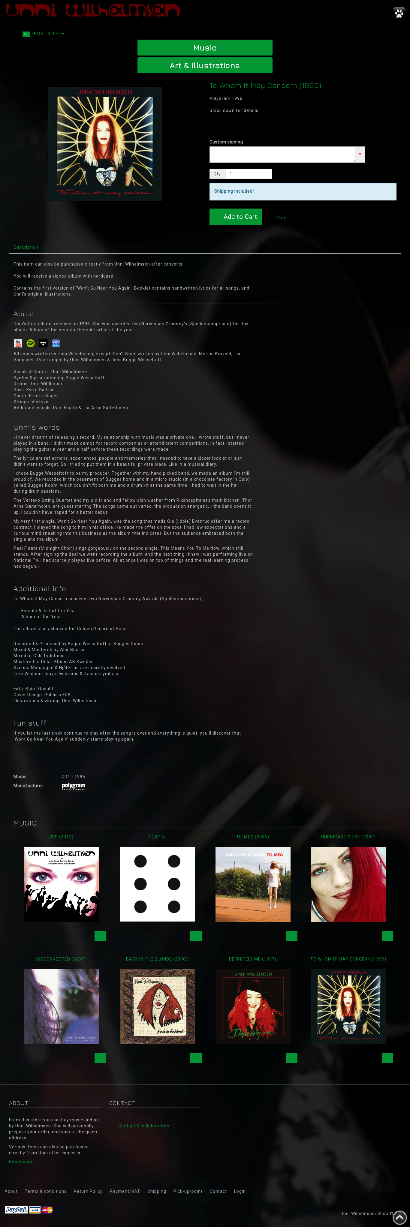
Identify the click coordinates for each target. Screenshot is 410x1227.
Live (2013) (61, 837)
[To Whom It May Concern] (105, 144)
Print (281, 217)
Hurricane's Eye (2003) (348, 837)
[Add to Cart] (100, 936)
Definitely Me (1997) (252, 959)
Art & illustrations (205, 65)
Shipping (156, 1191)
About (11, 1191)
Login (240, 1191)
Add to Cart (239, 216)
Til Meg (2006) (252, 837)
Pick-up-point (188, 1191)
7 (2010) (157, 837)
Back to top (399, 1217)
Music (205, 47)
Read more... (22, 1161)
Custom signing (226, 142)
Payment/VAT (125, 1191)
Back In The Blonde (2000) (157, 959)
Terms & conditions (46, 1191)
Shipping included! (234, 191)
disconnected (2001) (61, 959)
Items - (42, 33)
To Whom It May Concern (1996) (348, 959)
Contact (218, 1191)
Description (26, 247)
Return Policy (88, 1191)
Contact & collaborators (144, 1125)
